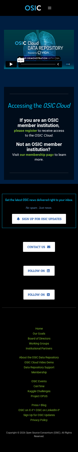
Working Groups (39, 343)
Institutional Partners (39, 348)
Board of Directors (39, 338)
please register (25, 131)
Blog (43, 405)
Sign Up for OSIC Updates (39, 415)
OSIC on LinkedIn (47, 410)
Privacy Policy (39, 420)
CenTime (39, 386)
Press (35, 405)
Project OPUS (39, 396)
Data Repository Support (39, 367)
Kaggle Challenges (39, 391)
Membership (39, 372)
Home (39, 328)
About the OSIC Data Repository (39, 357)
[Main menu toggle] (49, 8)
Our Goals (39, 333)
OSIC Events (39, 381)
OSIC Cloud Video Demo (39, 362)
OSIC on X (24, 410)
